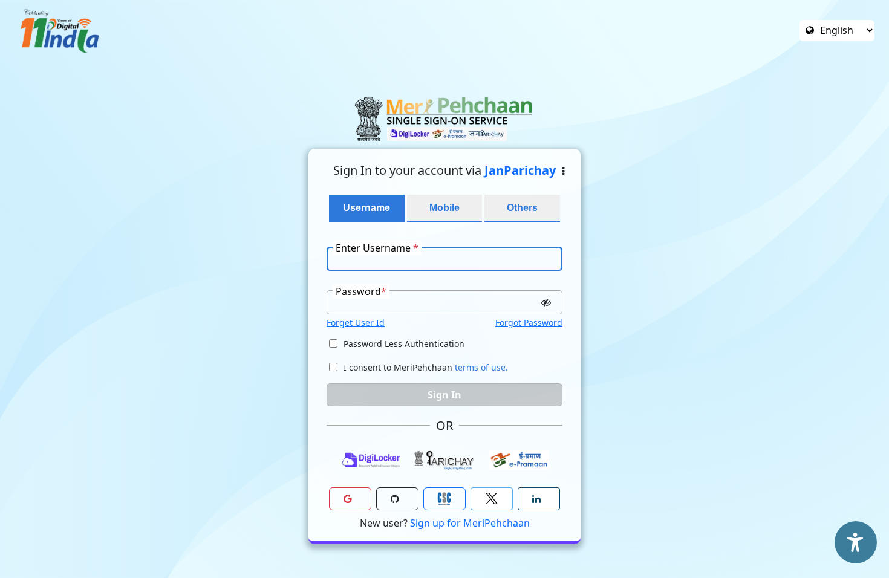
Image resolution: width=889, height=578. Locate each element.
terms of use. (481, 367)
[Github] (397, 498)
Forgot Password (528, 322)
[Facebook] (492, 498)
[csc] (444, 498)
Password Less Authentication (404, 343)
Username (366, 208)
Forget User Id (356, 322)
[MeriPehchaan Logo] (444, 119)
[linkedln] (539, 498)
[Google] (350, 498)
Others (522, 208)
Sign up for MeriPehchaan (470, 523)
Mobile (444, 208)
